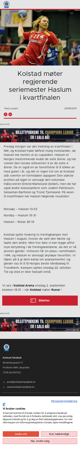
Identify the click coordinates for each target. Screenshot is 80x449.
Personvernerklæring (64, 401)
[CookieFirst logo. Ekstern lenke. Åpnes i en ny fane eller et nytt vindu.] (4, 404)
